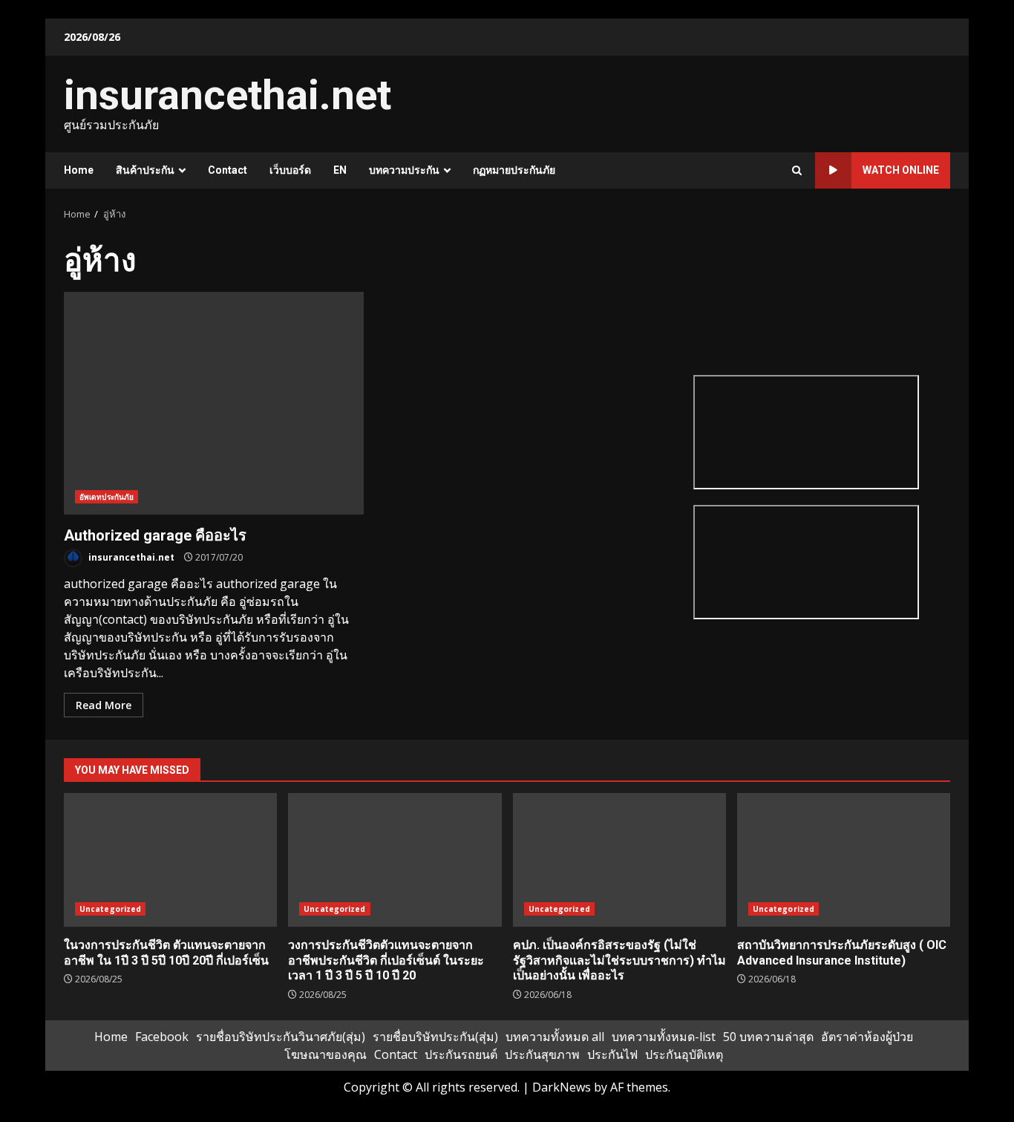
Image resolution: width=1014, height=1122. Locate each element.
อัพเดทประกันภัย (106, 497)
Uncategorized (110, 909)
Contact (227, 170)
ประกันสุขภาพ (542, 1054)
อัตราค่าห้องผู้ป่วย (867, 1036)
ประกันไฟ (612, 1054)
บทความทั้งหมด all (555, 1036)
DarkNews (561, 1087)
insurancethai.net (227, 95)
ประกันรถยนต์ (461, 1054)
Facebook (162, 1036)
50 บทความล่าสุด (768, 1036)
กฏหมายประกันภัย (514, 170)
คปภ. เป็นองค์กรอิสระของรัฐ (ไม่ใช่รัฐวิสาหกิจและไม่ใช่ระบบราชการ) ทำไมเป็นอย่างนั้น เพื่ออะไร (619, 860)
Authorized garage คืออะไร (214, 403)
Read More (103, 705)
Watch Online (901, 170)
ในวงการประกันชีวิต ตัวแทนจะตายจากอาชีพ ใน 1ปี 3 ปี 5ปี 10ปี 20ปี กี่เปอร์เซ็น (170, 860)
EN (340, 170)
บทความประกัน (404, 170)
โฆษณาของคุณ (325, 1054)
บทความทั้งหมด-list (664, 1036)
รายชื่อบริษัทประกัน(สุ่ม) (435, 1036)
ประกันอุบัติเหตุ (684, 1054)
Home (79, 170)
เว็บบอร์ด (290, 170)
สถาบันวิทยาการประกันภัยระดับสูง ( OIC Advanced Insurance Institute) (843, 860)
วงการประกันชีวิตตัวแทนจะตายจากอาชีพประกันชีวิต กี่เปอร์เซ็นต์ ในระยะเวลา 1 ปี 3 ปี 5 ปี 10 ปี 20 (394, 860)
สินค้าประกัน (145, 170)
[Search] (797, 170)
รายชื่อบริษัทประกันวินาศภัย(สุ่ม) (280, 1036)
